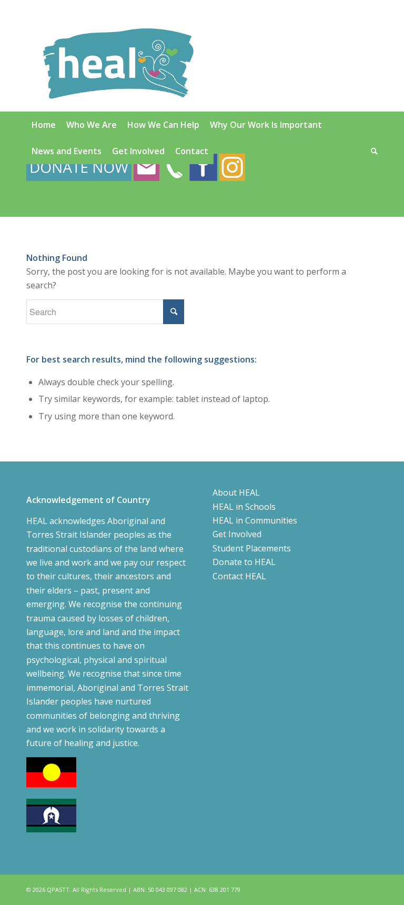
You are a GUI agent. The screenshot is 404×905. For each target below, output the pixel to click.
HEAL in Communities (255, 520)
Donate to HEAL (244, 562)
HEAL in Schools (244, 506)
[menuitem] (43, 125)
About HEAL (236, 492)
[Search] (372, 151)
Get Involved (237, 534)
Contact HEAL (239, 576)
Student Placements (252, 548)
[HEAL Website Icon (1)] (118, 63)
